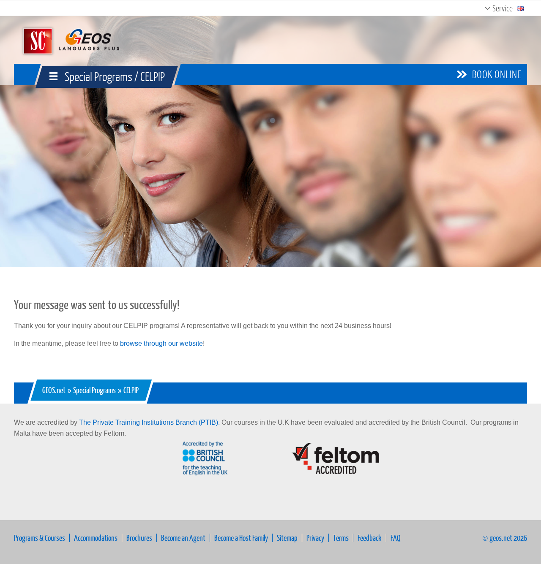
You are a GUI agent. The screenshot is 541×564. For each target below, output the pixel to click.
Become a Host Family (241, 537)
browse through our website (161, 343)
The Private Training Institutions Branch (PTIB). (149, 422)
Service (502, 8)
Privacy (315, 537)
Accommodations (95, 537)
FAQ (396, 537)
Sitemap (287, 537)
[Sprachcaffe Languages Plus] (69, 40)
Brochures (139, 537)
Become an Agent (183, 537)
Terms (341, 537)
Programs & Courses (39, 537)
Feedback (370, 537)
